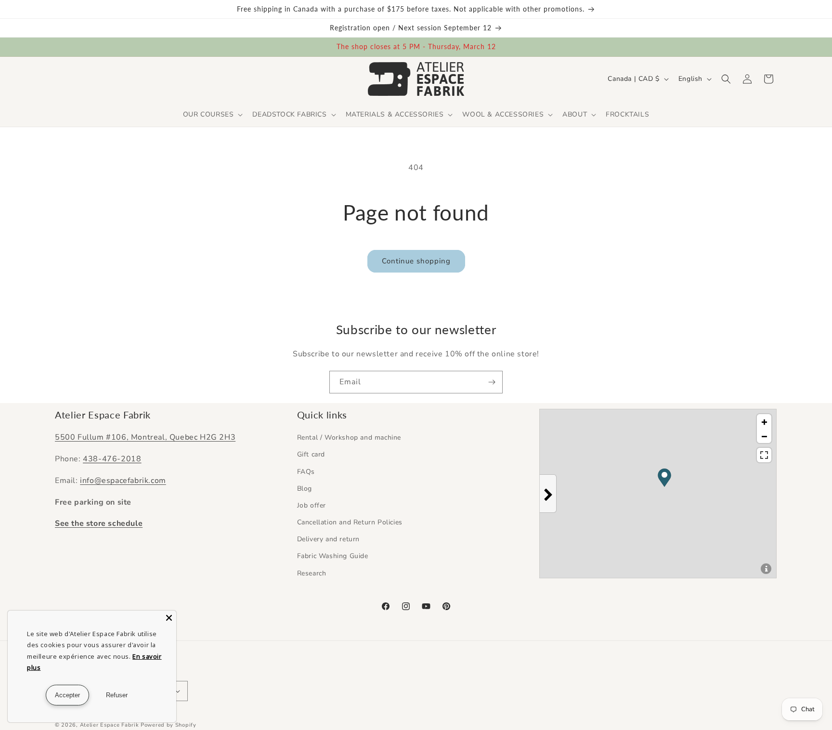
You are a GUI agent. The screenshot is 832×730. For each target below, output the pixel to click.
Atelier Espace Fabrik (110, 725)
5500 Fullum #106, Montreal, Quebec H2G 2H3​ (145, 437)
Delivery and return (328, 539)
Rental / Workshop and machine (349, 437)
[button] (212, 114)
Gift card (311, 454)
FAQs (306, 471)
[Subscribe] (491, 382)
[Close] (169, 618)
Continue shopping (416, 261)
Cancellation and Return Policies (350, 522)
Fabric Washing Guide (332, 556)
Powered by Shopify (168, 725)
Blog (304, 488)
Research (311, 573)
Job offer (311, 505)
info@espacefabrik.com (123, 480)
